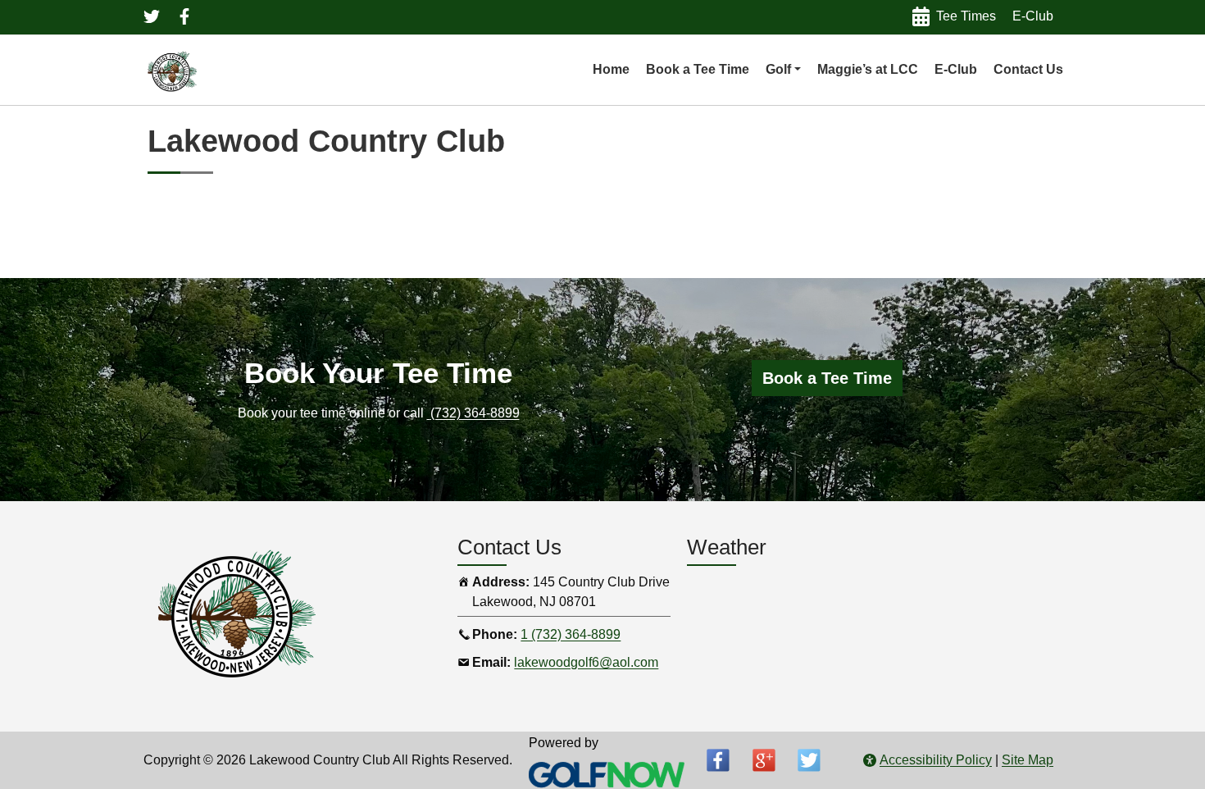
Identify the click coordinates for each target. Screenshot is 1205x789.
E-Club (1032, 16)
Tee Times (966, 16)
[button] (783, 69)
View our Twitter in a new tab (151, 16)
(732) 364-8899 (475, 413)
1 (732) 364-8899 (571, 634)
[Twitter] (809, 760)
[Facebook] (718, 760)
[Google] (764, 760)
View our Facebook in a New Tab (184, 16)
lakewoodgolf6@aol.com (586, 662)
